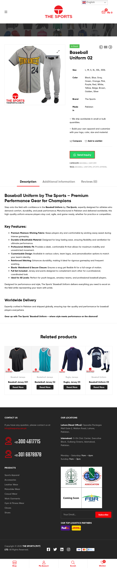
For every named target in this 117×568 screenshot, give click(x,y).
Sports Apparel (100, 167)
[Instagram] (68, 549)
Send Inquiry (84, 154)
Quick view (25, 361)
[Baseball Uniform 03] (110, 47)
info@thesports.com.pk (16, 428)
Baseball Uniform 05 (99, 382)
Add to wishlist (95, 141)
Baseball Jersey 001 (18, 382)
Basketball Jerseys (45, 377)
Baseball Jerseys (18, 377)
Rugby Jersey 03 (72, 382)
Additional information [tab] (59, 181)
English (90, 2)
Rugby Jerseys (72, 377)
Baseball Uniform (88, 163)
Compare (77, 141)
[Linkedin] (62, 549)
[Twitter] (55, 549)
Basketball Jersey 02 (45, 382)
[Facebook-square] (48, 549)
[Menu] (12, 11)
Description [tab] (28, 181)
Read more (18, 387)
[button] (58, 51)
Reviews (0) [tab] (89, 181)
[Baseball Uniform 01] (101, 47)
